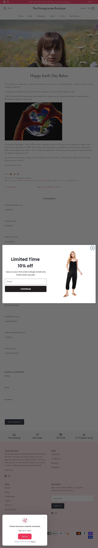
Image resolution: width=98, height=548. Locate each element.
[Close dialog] (92, 248)
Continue (26, 288)
